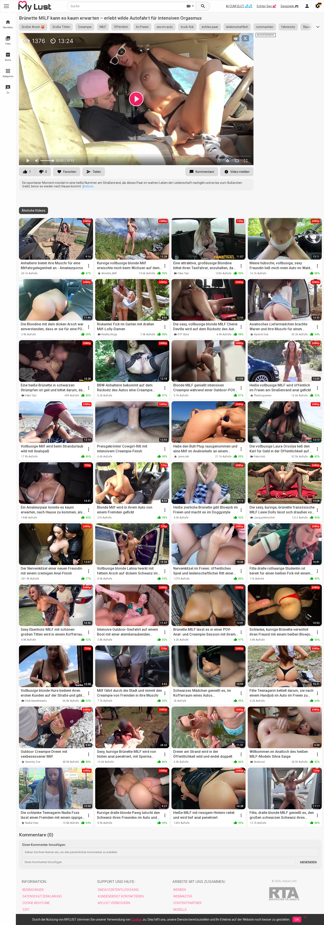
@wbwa (87, 186)
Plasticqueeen (263, 395)
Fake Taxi (183, 273)
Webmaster (182, 896)
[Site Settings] (317, 6)
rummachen (264, 27)
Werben (179, 889)
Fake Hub (259, 456)
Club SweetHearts (36, 700)
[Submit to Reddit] (235, 38)
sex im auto (165, 27)
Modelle (180, 909)
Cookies (136, 919)
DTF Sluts (183, 334)
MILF (103, 27)
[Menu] (307, 6)
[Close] (305, 918)
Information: (34, 882)
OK (297, 919)
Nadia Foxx (31, 822)
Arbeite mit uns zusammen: (198, 882)
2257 (26, 909)
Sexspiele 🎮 (289, 6)
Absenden (308, 862)
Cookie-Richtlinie (36, 903)
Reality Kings (109, 334)
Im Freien (142, 27)
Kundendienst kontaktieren (121, 896)
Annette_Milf (109, 273)
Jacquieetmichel (264, 517)
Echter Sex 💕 (266, 6)
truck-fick (187, 27)
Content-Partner (187, 903)
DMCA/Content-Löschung (118, 889)
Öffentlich (121, 27)
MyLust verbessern (114, 903)
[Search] (203, 6)
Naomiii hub (261, 334)
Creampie (85, 27)
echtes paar (210, 27)
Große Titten (61, 27)
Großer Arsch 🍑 (33, 27)
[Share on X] (245, 38)
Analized (259, 761)
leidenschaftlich (237, 27)
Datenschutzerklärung (42, 896)
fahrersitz (288, 27)
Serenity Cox (32, 761)
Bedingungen (33, 889)
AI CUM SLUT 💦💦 (239, 6)
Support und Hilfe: (116, 882)
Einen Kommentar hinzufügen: (44, 845)
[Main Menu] (6, 6)
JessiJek (183, 456)
